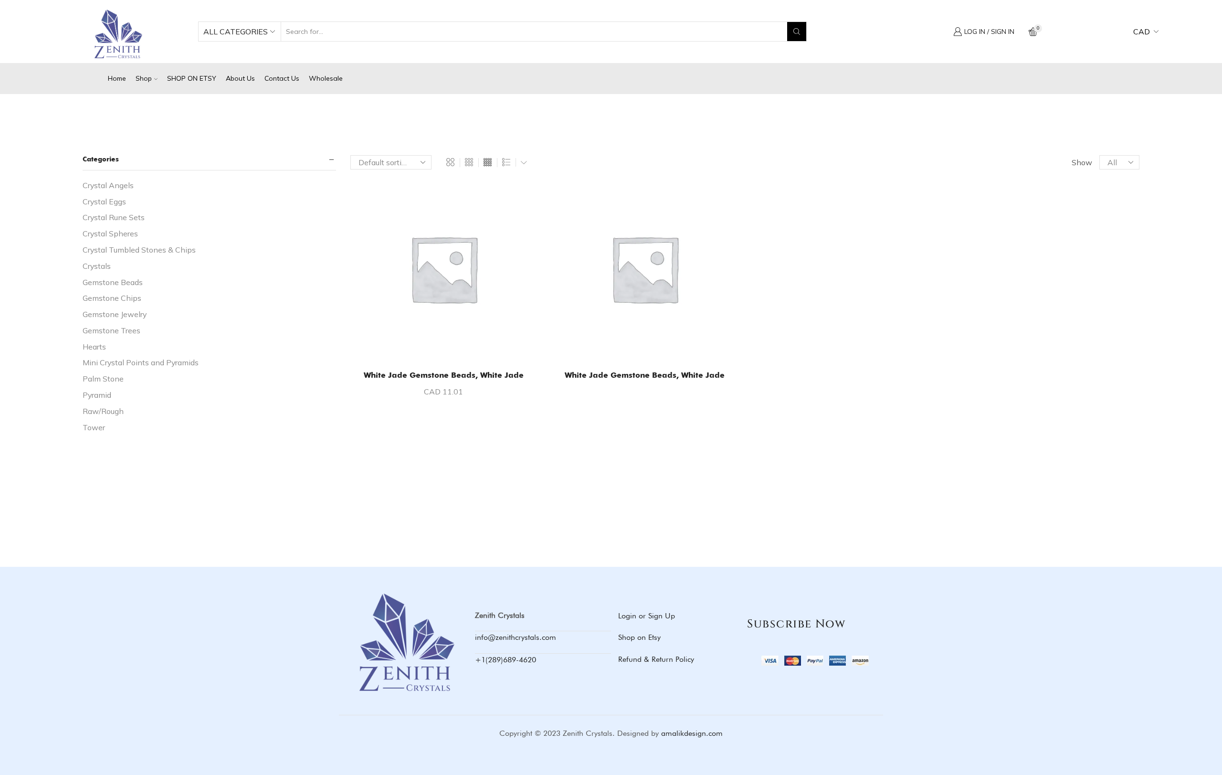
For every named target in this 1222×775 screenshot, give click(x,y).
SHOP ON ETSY (191, 78)
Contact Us (281, 78)
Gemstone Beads (113, 282)
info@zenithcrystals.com (515, 637)
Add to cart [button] (448, 346)
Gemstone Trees (111, 330)
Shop (144, 78)
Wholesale (326, 78)
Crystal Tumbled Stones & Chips (139, 250)
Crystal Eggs (104, 201)
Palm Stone (103, 378)
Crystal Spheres (110, 233)
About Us (240, 78)
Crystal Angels (108, 185)
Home (117, 78)
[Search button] (796, 31)
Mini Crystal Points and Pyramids (141, 362)
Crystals (97, 266)
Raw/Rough (103, 411)
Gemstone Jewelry (115, 314)
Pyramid (97, 395)
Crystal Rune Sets (114, 217)
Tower (94, 427)
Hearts (94, 346)
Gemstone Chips (112, 298)
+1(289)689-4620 (505, 659)
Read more (649, 346)
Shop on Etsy (639, 637)
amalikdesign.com (692, 733)
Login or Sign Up (646, 615)
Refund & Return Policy (656, 659)
